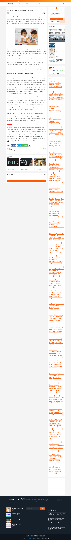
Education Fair (51, 180)
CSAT (55, 154)
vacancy (56, 471)
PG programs (59, 379)
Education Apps (51, 178)
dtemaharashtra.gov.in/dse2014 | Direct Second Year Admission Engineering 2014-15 (60, 61)
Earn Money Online (52, 176)
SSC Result (51, 430)
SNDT (60, 419)
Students (26, 141)
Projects (50, 390)
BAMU (62, 104)
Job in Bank (58, 281)
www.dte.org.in (59, 473)
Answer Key (58, 97)
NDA (57, 362)
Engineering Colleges (60, 191)
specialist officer (57, 423)
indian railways (57, 272)
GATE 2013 (51, 220)
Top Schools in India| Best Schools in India (22, 124)
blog (40, 3)
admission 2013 (59, 86)
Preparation (59, 386)
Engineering (57, 189)
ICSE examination (54, 263)
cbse (50, 136)
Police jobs (51, 384)
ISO (62, 276)
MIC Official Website (56, 340)
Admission (57, 84)
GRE (50, 246)
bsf (61, 115)
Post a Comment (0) (26, 180)
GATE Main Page (51, 224)
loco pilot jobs (58, 320)
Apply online (58, 99)
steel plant (57, 432)
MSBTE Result (60, 355)
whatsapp (61, 70)
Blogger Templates (45, 538)
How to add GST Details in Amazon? (16, 525)
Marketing (55, 329)
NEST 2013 (51, 366)
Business (57, 121)
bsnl (50, 117)
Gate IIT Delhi (58, 222)
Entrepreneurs (57, 198)
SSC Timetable (56, 430)
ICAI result (61, 261)
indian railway (51, 272)
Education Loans (57, 180)
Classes (56, 145)
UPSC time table (57, 467)
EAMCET (56, 174)
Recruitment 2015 (52, 397)
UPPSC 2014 (51, 456)
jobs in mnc (51, 294)
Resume (50, 399)
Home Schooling (54, 250)
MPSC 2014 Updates (52, 351)
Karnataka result (51, 307)
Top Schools (51, 449)
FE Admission (51, 209)
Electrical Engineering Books (53, 185)
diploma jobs (51, 165)
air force (60, 93)
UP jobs (50, 454)
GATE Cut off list (51, 222)
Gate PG (57, 224)
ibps (55, 255)
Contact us (11, 1)
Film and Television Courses (53, 217)
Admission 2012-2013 (52, 86)
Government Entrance (52, 237)
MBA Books (54, 331)
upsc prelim (51, 465)
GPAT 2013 (50, 241)
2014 (53, 80)
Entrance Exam (21, 3)
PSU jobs (57, 390)
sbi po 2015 (51, 412)
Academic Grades (58, 82)
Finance (60, 217)
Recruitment (57, 395)
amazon (60, 95)
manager (50, 329)
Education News (51, 182)
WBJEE (60, 471)
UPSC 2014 (51, 458)
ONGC (61, 371)
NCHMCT (53, 362)
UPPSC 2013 (58, 454)
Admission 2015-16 (59, 88)
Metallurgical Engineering (53, 338)
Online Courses (60, 373)
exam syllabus (51, 206)
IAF (49, 255)
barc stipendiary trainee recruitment (54, 110)
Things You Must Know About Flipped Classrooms (26, 167)
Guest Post (21, 1)
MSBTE (59, 353)
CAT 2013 (55, 132)
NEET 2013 (51, 364)
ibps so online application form (54, 257)
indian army (51, 270)
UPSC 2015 (55, 458)
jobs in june (56, 290)
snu (59, 421)
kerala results (56, 309)
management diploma (58, 327)
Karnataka (57, 305)
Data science (54, 158)
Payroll (54, 379)
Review (54, 399)
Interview (50, 274)
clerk (59, 147)
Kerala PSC (51, 309)
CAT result (50, 134)
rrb (60, 399)
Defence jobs (60, 158)
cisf (61, 143)
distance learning (59, 169)
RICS (58, 399)
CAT (60, 130)
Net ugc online (56, 366)
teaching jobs (59, 441)
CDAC (61, 136)
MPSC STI (58, 351)
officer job (56, 371)
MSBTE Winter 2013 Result (53, 357)
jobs (56, 283)
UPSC (27, 3)
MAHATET (60, 325)
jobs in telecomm (52, 303)
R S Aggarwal (59, 392)
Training (56, 449)
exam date (55, 202)
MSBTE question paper (52, 355)
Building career (51, 121)
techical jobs (51, 443)
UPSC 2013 (59, 456)
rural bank (50, 401)
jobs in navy (51, 296)
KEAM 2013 (57, 307)
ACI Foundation (51, 84)
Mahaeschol (57, 322)
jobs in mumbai (56, 294)
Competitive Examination (53, 152)
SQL (54, 425)
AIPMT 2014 (56, 93)
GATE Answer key (57, 220)
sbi (59, 403)
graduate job (51, 244)
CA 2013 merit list (52, 123)
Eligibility (58, 187)
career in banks (60, 128)
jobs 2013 (59, 283)
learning (28, 64)
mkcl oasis (51, 342)
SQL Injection (58, 425)
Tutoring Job (60, 449)
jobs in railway (59, 298)
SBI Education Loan (52, 410)
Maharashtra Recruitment (53, 325)
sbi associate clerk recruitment (54, 406)
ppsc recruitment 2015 (52, 386)
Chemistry (50, 143)
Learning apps (51, 316)
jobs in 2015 (56, 287)
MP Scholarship (51, 344)
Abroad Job (57, 80)
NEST (61, 364)
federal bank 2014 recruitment (54, 211)
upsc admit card (51, 460)
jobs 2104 (59, 285)
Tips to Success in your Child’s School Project (23, 73)
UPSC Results (56, 465)
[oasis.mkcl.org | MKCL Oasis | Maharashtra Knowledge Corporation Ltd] (52, 55)
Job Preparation (51, 283)
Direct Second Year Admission (54, 167)
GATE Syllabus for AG (52, 233)
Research (57, 397)
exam (56, 200)
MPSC (56, 344)
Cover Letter (51, 154)
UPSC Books (58, 460)
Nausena (53, 360)
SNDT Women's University (53, 421)
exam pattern (61, 202)
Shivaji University (52, 419)
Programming (59, 388)
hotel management (60, 252)
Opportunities (58, 377)
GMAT (56, 235)
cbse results (54, 136)
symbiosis (50, 441)
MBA (50, 331)
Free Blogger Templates (31, 538)
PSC (53, 390)
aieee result (51, 93)
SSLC (61, 430)
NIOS (50, 368)
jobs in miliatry (59, 292)
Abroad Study (51, 82)
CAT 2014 (59, 132)
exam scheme (56, 204)
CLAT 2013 (50, 147)
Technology (56, 443)
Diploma (57, 163)
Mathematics (60, 329)
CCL (58, 136)
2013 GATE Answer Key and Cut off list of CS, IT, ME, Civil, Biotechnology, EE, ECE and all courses (60, 45)
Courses (60, 152)
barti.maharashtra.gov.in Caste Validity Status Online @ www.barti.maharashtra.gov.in (56, 519)
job (56, 279)
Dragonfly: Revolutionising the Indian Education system (39, 167)
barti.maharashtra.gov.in (53, 112)
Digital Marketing (52, 163)
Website (50, 473)
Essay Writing (51, 200)
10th (50, 80)
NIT (52, 368)
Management (51, 327)
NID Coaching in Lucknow (16, 519)
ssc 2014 (59, 427)
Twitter (20, 145)
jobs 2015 (55, 285)
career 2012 (54, 128)
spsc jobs (50, 425)
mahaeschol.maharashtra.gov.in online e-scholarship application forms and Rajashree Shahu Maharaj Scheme (56, 509)
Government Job (60, 237)
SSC (56, 427)
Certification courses (55, 139)
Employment (31, 3)
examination (57, 206)
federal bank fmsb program (53, 213)
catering (61, 134)
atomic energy (51, 104)
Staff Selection (51, 432)
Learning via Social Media (53, 318)
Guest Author (51, 248)
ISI (60, 276)
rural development (57, 401)
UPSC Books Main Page (52, 462)
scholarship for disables (58, 414)
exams (62, 206)
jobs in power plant (52, 298)
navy (50, 362)
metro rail (60, 338)
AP (61, 97)
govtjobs (59, 239)
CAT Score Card (56, 134)
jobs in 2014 (51, 287)
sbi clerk (60, 408)
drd (60, 171)
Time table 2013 (51, 447)
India (50, 268)
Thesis (58, 445)
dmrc (50, 171)
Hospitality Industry (52, 252)
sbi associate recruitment (53, 408)
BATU (59, 112)
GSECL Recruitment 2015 (56, 246)
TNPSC (60, 447)
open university (51, 377)
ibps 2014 (58, 255)
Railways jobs (51, 395)
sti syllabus (51, 436)
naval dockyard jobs (59, 360)
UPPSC (54, 454)
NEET (60, 362)
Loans (60, 318)
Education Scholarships (59, 182)
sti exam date (59, 434)
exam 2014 (51, 202)
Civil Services (51, 145)
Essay (62, 198)
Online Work (57, 375)
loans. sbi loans (51, 320)
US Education (51, 471)
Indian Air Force (54, 268)
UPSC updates (57, 469)
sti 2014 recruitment (52, 434)
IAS (52, 255)
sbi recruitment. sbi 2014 (58, 412)
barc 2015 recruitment (55, 106)
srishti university (51, 427)
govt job (50, 239)
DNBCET (53, 171)
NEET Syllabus (56, 364)
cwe (50, 158)
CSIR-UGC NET (60, 154)
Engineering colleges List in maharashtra (55, 193)
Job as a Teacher (51, 281)
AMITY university (51, 97)
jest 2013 (53, 279)
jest (49, 279)
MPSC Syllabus (51, 353)
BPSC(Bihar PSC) (51, 115)
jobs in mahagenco (52, 292)
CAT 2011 (50, 132)
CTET (50, 156)
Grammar (61, 244)
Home (17, 3)
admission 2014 (51, 88)
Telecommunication (52, 445)
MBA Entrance (59, 331)
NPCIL (50, 371)
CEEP (50, 139)
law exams (56, 314)
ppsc (58, 384)
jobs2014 (62, 303)
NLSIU (56, 368)
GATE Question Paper (60, 228)
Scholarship (51, 414)
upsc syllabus (51, 467)
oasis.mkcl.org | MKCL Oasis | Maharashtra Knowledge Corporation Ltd (60, 56)
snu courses (51, 423)
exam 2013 (60, 200)
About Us (7, 1)
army (62, 99)
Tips (56, 447)
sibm (57, 419)
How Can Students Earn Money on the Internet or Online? (26, 97)
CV (62, 156)
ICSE (50, 263)
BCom (62, 112)
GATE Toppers (51, 235)
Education (13, 141)
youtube (61, 73)
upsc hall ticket (60, 462)
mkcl (61, 340)
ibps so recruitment (52, 261)
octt (53, 371)
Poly (55, 384)
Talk (54, 441)
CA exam (57, 123)
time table (62, 445)
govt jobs (54, 239)
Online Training (51, 375)
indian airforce (61, 268)
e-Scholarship (51, 174)
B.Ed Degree (57, 104)
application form (51, 99)
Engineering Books (52, 191)
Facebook (14, 145)
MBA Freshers (51, 333)
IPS (58, 274)
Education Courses (59, 178)
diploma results (57, 165)
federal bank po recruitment (53, 215)
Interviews (55, 274)
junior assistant (51, 305)
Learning (60, 314)
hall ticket (61, 248)
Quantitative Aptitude (52, 392)
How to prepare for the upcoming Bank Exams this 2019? (17, 514)
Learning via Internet (58, 316)
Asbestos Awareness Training (53, 101)
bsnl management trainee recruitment (55, 119)
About (32, 535)
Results (62, 397)
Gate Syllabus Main (60, 233)
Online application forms (53, 373)
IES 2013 (60, 263)
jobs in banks (51, 290)
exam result (51, 204)
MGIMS (50, 340)
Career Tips (51, 130)
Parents (22, 141)
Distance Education (52, 169)
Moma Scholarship (57, 342)
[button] (63, 4)
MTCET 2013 (61, 357)
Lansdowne (51, 314)
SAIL (62, 401)
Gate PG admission (52, 228)
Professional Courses (52, 388)
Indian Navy (56, 270)
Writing (54, 473)
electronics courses (52, 187)
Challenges (58, 141)
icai (57, 261)
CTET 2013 (54, 156)
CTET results (59, 156)
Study (59, 436)
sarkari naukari (54, 403)
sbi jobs (58, 410)
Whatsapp (25, 145)
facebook (53, 70)
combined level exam (52, 150)
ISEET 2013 (51, 276)
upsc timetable (51, 469)
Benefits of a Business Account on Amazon (17, 509)
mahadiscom (51, 322)
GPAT (63, 239)
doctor (58, 171)
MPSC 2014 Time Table (52, 349)
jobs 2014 (50, 285)
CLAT (59, 145)
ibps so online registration (53, 259)
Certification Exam (52, 141)
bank (50, 106)
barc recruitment (51, 108)
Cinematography (56, 143)
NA (49, 360)
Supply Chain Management (53, 438)
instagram (53, 73)
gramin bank (57, 244)
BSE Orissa (57, 115)
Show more (44, 156)
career (50, 128)
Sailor (50, 403)
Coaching (36, 3)
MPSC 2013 (60, 344)
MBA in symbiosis (57, 333)
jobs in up (57, 303)
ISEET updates (56, 276)
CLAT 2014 (55, 147)
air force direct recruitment (53, 95)
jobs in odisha (56, 296)
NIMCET (61, 366)
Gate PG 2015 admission (53, 226)
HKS (50, 250)
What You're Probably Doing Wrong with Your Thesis (13, 167)
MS (55, 353)
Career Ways (56, 130)
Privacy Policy (16, 1)
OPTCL (62, 377)
